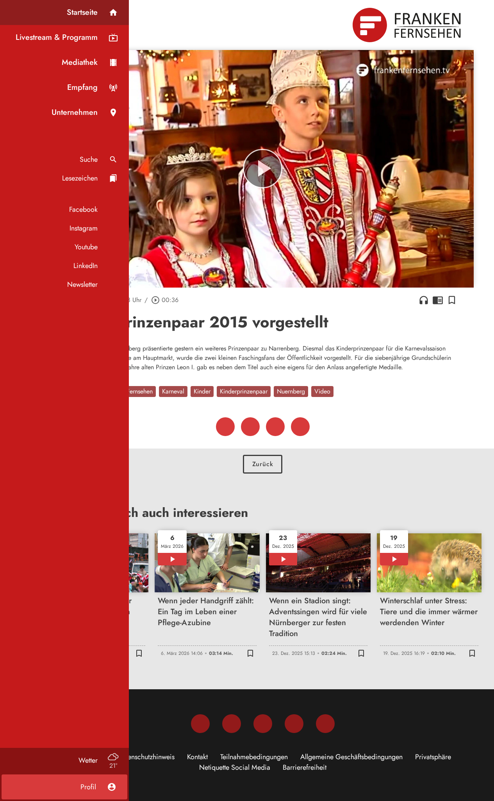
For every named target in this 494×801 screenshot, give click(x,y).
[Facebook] (200, 723)
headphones (423, 300)
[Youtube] (262, 723)
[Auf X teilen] (250, 426)
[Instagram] (231, 723)
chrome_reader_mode (437, 300)
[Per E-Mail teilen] (300, 426)
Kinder (202, 391)
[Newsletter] (325, 723)
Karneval (173, 391)
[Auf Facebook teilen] (225, 426)
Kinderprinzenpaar (244, 391)
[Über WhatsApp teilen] (275, 426)
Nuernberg (291, 391)
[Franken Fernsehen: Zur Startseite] (408, 25)
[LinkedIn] (294, 723)
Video (322, 391)
